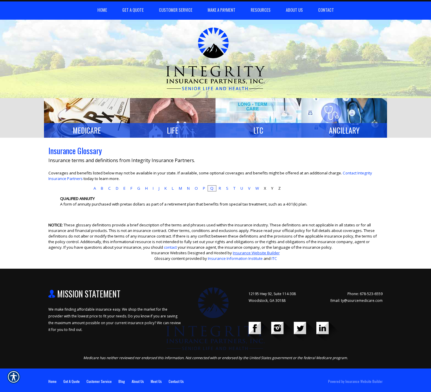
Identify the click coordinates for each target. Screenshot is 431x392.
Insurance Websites (169, 252)
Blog (121, 381)
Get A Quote (71, 381)
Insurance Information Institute (235, 258)
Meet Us (156, 381)
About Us (138, 381)
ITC (274, 258)
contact (170, 247)
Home (52, 381)
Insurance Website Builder (256, 252)
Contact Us (176, 381)
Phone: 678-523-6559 (365, 293)
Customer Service (99, 381)
